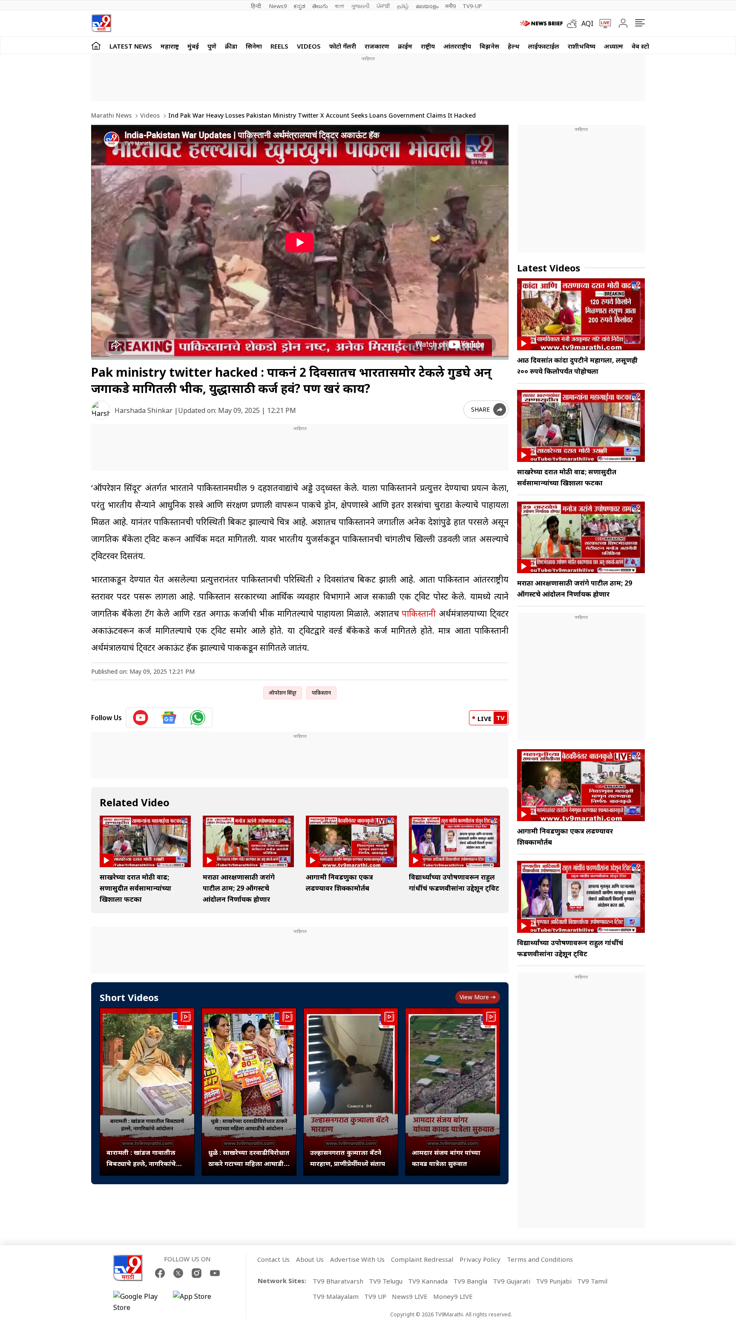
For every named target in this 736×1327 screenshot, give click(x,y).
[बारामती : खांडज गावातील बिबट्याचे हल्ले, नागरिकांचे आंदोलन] (147, 1092)
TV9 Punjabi (554, 1281)
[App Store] (198, 1302)
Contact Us (273, 1259)
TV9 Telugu (385, 1281)
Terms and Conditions (540, 1259)
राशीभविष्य (581, 46)
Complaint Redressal (422, 1259)
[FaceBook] (160, 1273)
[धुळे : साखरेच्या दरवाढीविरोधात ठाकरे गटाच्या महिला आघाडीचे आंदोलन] (249, 1092)
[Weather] (574, 23)
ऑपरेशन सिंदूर (282, 692)
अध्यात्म (613, 46)
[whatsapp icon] (198, 717)
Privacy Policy (480, 1259)
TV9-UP (472, 6)
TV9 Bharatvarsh (338, 1281)
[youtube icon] (140, 717)
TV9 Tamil (592, 1281)
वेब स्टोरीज (645, 46)
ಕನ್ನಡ (299, 6)
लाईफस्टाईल (543, 46)
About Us (310, 1259)
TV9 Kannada (428, 1281)
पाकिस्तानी (419, 613)
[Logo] (101, 23)
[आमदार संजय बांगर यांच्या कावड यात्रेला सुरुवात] (452, 1092)
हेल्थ (514, 46)
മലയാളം (427, 6)
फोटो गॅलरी (342, 46)
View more (474, 997)
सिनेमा (254, 46)
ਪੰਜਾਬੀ (383, 6)
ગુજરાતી (360, 6)
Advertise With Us (357, 1259)
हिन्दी (256, 6)
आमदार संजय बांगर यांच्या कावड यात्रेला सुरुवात (446, 1158)
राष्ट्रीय (428, 46)
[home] (96, 45)
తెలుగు (320, 6)
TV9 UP (375, 1296)
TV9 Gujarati (511, 1281)
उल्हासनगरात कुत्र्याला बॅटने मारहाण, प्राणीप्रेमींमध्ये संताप (347, 1158)
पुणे (211, 46)
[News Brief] (541, 23)
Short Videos (129, 997)
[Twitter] (178, 1273)
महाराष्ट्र (170, 46)
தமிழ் (403, 6)
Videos (309, 46)
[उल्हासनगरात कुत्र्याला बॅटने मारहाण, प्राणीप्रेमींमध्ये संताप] (351, 1092)
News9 (278, 6)
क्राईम (405, 46)
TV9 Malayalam (336, 1296)
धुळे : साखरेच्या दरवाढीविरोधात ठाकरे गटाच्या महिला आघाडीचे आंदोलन (249, 1158)
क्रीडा (231, 46)
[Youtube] (215, 1273)
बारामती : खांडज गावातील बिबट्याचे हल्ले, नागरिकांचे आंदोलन (141, 1158)
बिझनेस (489, 46)
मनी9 (450, 6)
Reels (279, 46)
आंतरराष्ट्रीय (457, 46)
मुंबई (193, 46)
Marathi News (111, 115)
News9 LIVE (410, 1296)
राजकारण (377, 46)
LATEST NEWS (130, 46)
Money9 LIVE (453, 1296)
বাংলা (339, 6)
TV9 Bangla (470, 1281)
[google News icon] (169, 717)
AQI (587, 23)
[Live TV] (602, 23)
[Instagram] (196, 1273)
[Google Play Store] (139, 1302)
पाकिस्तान (321, 692)
